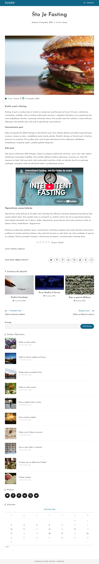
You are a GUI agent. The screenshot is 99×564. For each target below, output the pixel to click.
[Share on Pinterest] (19, 495)
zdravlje (21, 249)
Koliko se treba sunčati (27, 387)
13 (49, 529)
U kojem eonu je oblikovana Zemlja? (32, 462)
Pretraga (8, 322)
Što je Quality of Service (49, 293)
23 (87, 533)
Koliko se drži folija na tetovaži (30, 432)
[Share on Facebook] (13, 495)
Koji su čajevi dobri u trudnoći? (30, 447)
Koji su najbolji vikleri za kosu (30, 402)
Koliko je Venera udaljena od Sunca (32, 357)
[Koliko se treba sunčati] (10, 388)
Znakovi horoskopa (19, 297)
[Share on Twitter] (7, 495)
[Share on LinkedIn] (24, 495)
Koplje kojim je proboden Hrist (30, 372)
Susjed (10, 3)
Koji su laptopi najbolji (27, 417)
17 (11, 533)
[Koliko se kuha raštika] (10, 343)
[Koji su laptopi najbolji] (10, 418)
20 (49, 533)
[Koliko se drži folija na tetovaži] (10, 433)
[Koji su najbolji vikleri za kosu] (10, 403)
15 (75, 529)
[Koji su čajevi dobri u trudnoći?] (10, 448)
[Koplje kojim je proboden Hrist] (10, 373)
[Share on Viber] (30, 495)
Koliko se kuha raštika (27, 342)
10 (11, 529)
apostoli (14, 249)
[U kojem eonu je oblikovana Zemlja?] (10, 463)
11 (24, 529)
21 (62, 533)
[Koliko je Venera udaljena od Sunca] (10, 358)
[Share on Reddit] (36, 495)
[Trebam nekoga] (10, 478)
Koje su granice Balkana (80, 297)
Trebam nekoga (25, 477)
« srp (7, 546)
